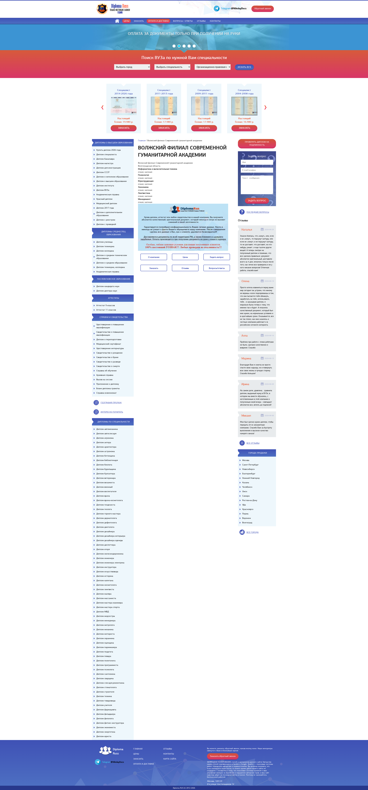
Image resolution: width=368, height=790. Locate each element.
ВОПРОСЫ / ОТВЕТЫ (183, 21)
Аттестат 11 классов (106, 310)
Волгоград (247, 522)
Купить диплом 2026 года (108, 150)
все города (253, 532)
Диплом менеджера (105, 620)
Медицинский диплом (106, 203)
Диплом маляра (103, 593)
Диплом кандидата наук (107, 286)
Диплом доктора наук (106, 290)
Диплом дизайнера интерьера (110, 536)
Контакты (215, 21)
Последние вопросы (258, 212)
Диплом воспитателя (106, 491)
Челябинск (247, 487)
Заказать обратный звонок (223, 756)
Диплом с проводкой (106, 224)
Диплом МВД (102, 611)
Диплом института (105, 185)
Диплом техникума (105, 246)
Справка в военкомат (106, 393)
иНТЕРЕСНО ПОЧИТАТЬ (112, 412)
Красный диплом (104, 199)
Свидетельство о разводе (108, 361)
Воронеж (246, 518)
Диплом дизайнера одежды (109, 540)
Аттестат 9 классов (105, 305)
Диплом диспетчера (105, 545)
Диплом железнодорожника (109, 553)
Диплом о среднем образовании (111, 262)
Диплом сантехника (105, 674)
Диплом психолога (105, 669)
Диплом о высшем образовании (111, 181)
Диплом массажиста (106, 598)
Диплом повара (103, 656)
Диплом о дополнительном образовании (109, 214)
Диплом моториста (105, 634)
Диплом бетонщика (105, 455)
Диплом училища (104, 242)
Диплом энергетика (105, 732)
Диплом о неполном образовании (112, 176)
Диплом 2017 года (105, 208)
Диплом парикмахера (106, 647)
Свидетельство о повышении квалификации (110, 333)
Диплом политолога (105, 660)
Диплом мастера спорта (108, 607)
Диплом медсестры (105, 616)
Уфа (244, 504)
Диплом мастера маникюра (109, 602)
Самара (246, 496)
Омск (244, 491)
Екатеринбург (248, 473)
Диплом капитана (104, 580)
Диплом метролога (105, 625)
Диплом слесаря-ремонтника (110, 683)
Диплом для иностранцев (108, 167)
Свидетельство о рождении (109, 352)
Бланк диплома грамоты (108, 388)
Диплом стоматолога (106, 687)
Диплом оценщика (105, 642)
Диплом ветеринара (106, 478)
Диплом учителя (104, 705)
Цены (126, 21)
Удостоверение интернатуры (110, 348)
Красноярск (247, 509)
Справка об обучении (106, 370)
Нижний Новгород (250, 478)
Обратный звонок (262, 8)
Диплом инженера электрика (110, 562)
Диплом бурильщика (106, 469)
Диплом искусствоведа (107, 571)
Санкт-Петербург (250, 464)
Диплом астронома (105, 451)
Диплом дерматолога (106, 518)
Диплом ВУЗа (102, 190)
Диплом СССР (102, 172)
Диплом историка (104, 576)
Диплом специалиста (106, 154)
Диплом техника (104, 696)
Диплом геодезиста (105, 504)
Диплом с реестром (105, 219)
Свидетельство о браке (107, 357)
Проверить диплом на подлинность (257, 143)
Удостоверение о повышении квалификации (110, 326)
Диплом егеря (103, 549)
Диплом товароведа (105, 700)
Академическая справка (107, 194)
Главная (141, 140)
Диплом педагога (104, 651)
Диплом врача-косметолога (109, 500)
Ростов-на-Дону (249, 500)
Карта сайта (169, 759)
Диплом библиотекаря (107, 460)
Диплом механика (104, 629)
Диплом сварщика (105, 678)
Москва (245, 460)
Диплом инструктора (106, 567)
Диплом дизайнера (105, 531)
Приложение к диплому (107, 384)
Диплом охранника (105, 638)
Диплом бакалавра (105, 159)
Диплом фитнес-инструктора (110, 723)
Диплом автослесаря (106, 433)
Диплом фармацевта (106, 709)
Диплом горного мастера (108, 513)
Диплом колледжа (105, 250)
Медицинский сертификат (108, 344)
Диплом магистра (104, 163)
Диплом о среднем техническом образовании (111, 257)
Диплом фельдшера (105, 714)
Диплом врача (103, 496)
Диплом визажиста (105, 482)
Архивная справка (104, 375)
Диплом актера (103, 442)
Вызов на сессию (104, 379)
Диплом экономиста (106, 727)
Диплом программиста (107, 665)
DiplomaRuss (117, 751)
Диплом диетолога (105, 527)
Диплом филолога (105, 718)
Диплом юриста (103, 736)
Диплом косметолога (106, 585)
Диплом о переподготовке (108, 339)
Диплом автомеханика (107, 429)
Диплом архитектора (106, 447)
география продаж (111, 402)
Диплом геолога (104, 509)
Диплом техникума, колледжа (110, 267)
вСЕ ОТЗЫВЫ (253, 443)
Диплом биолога (104, 464)
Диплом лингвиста (105, 589)
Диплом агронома (105, 438)
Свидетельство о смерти (108, 366)
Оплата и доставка (158, 21)
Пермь (245, 513)
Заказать (139, 21)
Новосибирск (248, 469)
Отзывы (201, 21)
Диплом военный (104, 487)
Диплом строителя (105, 691)
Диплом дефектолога (106, 522)
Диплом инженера (105, 558)
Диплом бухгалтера (105, 473)
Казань (245, 482)
